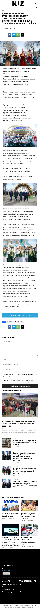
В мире (14, 438)
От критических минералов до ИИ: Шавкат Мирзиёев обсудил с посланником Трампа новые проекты (25, 471)
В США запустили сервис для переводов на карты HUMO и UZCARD (10, 515)
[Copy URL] (22, 35)
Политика (15, 451)
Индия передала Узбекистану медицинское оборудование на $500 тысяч (28, 541)
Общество (4, 418)
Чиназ (22, 321)
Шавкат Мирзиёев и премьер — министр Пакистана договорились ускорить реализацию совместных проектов (24, 456)
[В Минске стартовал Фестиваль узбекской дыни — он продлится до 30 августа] (29, 505)
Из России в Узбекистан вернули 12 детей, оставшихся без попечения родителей (18, 423)
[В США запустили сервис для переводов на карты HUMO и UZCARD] (10, 505)
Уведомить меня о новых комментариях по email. (18, 380)
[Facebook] (9, 35)
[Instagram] (20, 587)
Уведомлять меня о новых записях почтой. (16, 383)
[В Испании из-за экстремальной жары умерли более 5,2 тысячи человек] (6, 443)
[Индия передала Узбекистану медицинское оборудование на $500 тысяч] (29, 530)
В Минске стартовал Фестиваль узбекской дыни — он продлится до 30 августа (29, 516)
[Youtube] (20, 594)
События (4, 10)
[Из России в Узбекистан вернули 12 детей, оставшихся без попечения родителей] (20, 405)
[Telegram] (14, 35)
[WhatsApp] (18, 35)
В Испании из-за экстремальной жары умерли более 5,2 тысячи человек (25, 442)
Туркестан (16, 321)
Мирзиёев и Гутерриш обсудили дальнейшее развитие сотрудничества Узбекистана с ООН (25, 484)
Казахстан (9, 321)
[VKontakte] (20, 592)
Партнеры (15, 479)
